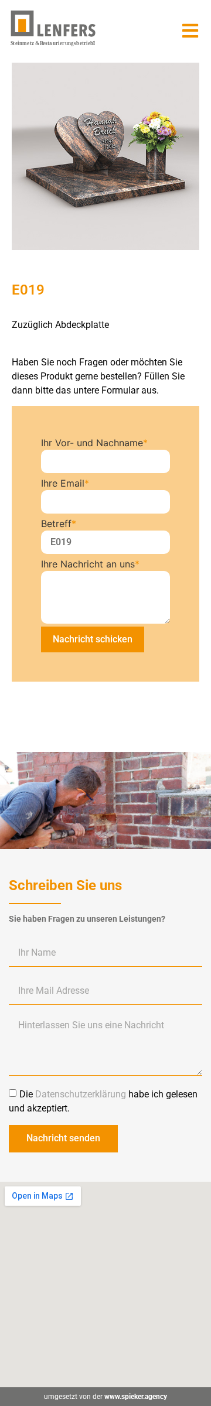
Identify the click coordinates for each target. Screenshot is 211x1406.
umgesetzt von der (105, 1397)
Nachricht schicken (92, 639)
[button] (190, 30)
